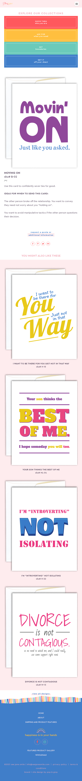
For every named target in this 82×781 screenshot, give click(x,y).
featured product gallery (41, 750)
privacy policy (60, 764)
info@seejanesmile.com (38, 764)
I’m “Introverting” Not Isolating (41, 576)
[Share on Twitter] (43, 244)
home (41, 713)
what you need (41, 36)
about (41, 718)
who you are (41, 23)
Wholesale (41, 755)
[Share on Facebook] (33, 244)
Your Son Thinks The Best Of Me (41, 470)
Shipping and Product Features (41, 722)
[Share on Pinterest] (38, 244)
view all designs (41, 694)
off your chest (41, 62)
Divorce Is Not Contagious (41, 682)
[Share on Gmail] (48, 244)
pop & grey (52, 772)
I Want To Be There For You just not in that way (41, 364)
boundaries (41, 49)
